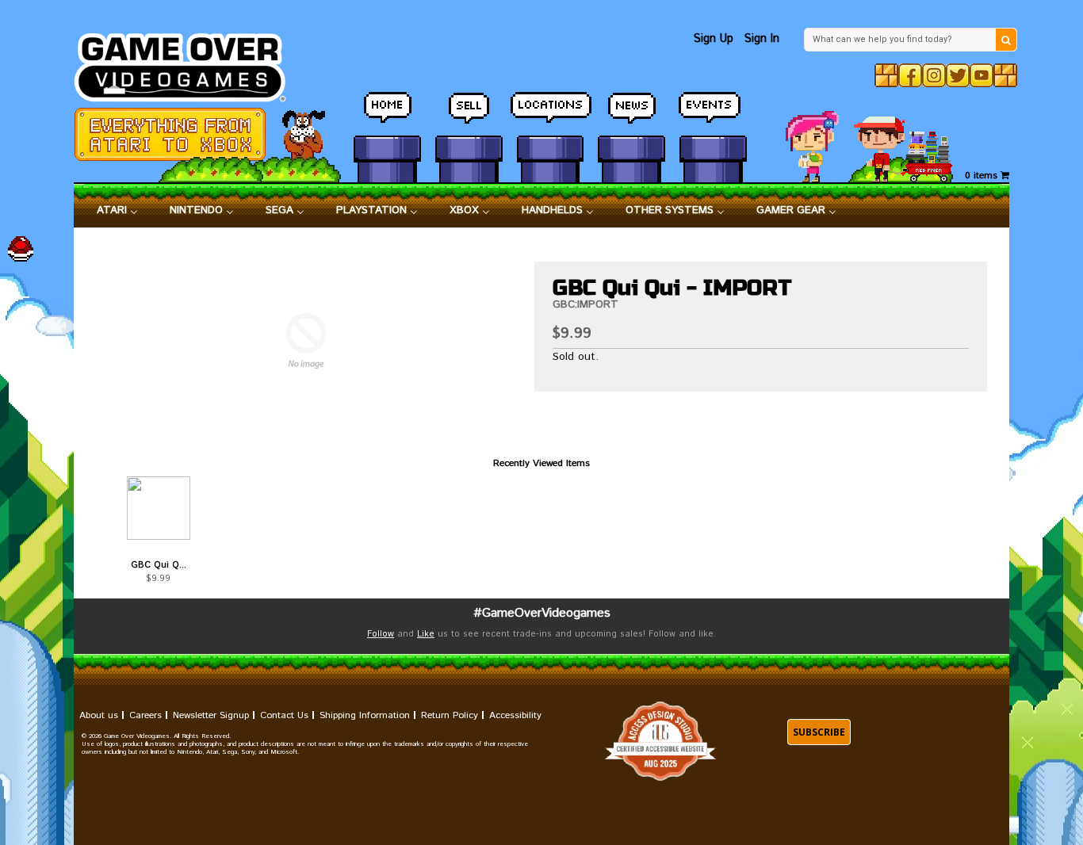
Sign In (761, 38)
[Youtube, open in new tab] (981, 75)
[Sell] (469, 115)
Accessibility (515, 715)
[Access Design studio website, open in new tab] (660, 741)
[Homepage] (189, 63)
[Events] (713, 115)
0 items (983, 175)
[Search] (1006, 40)
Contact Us (284, 715)
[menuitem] (117, 211)
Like (425, 634)
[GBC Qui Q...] (158, 508)
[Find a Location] (550, 115)
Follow (380, 634)
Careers (145, 715)
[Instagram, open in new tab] (934, 75)
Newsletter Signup (211, 715)
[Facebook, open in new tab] (910, 75)
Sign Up (713, 38)
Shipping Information (365, 715)
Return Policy (449, 715)
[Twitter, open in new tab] (958, 75)
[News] (631, 115)
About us (98, 715)
